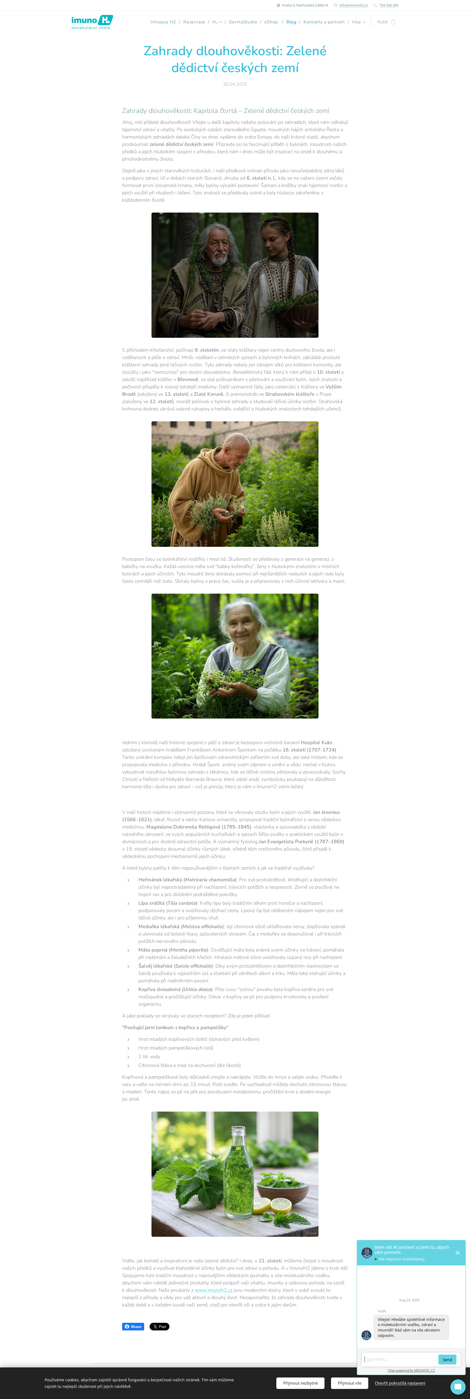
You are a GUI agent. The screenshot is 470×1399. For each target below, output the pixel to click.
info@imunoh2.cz (353, 5)
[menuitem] (165, 22)
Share (136, 1326)
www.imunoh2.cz (213, 1290)
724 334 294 (388, 5)
